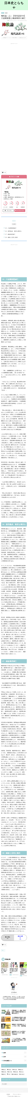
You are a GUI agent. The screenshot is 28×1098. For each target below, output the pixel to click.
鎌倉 (21, 1069)
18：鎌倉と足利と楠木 (11, 237)
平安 (15, 1069)
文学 (14, 1056)
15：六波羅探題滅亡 (11, 228)
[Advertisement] (14, 106)
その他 (22, 1074)
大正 (22, 1071)
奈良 (9, 1069)
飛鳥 (4, 1069)
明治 (16, 1071)
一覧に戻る (9, 210)
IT (9, 1074)
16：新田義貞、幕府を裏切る (13, 231)
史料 (14, 1052)
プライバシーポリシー (17, 1094)
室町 (3, 950)
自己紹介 (8, 1094)
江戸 (10, 1071)
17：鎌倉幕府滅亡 (10, 234)
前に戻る (7, 937)
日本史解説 (15, 1074)
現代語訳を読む (20, 210)
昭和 (4, 1074)
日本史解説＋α (14, 1060)
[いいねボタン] (3, 172)
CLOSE (14, 224)
